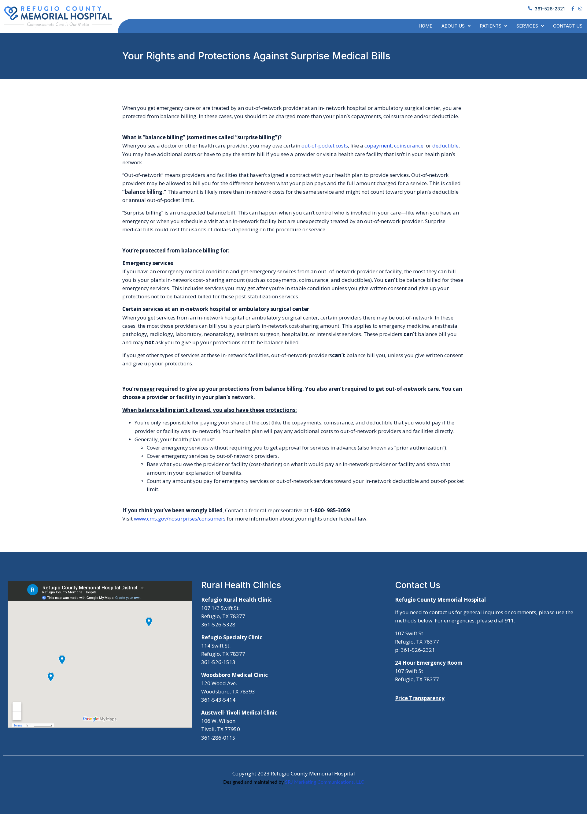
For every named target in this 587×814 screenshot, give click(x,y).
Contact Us (567, 26)
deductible (445, 145)
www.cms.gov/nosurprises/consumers (180, 518)
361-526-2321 (550, 9)
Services (527, 26)
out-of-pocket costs (324, 145)
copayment (378, 145)
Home (425, 26)
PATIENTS (490, 26)
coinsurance (408, 145)
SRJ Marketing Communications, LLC (324, 782)
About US (453, 26)
